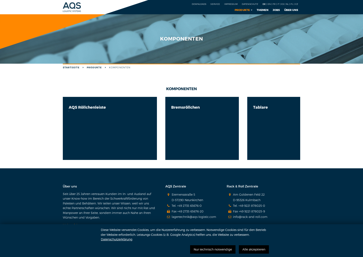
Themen (262, 9)
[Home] (72, 5)
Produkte (242, 9)
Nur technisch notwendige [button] (213, 249)
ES (282, 4)
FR (274, 4)
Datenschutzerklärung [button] (116, 239)
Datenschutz (250, 4)
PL (292, 4)
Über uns (291, 9)
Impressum (230, 4)
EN (269, 4)
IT (278, 4)
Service (215, 4)
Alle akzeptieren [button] (253, 249)
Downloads (199, 4)
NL (287, 4)
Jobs (276, 9)
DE (264, 4)
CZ (296, 4)
